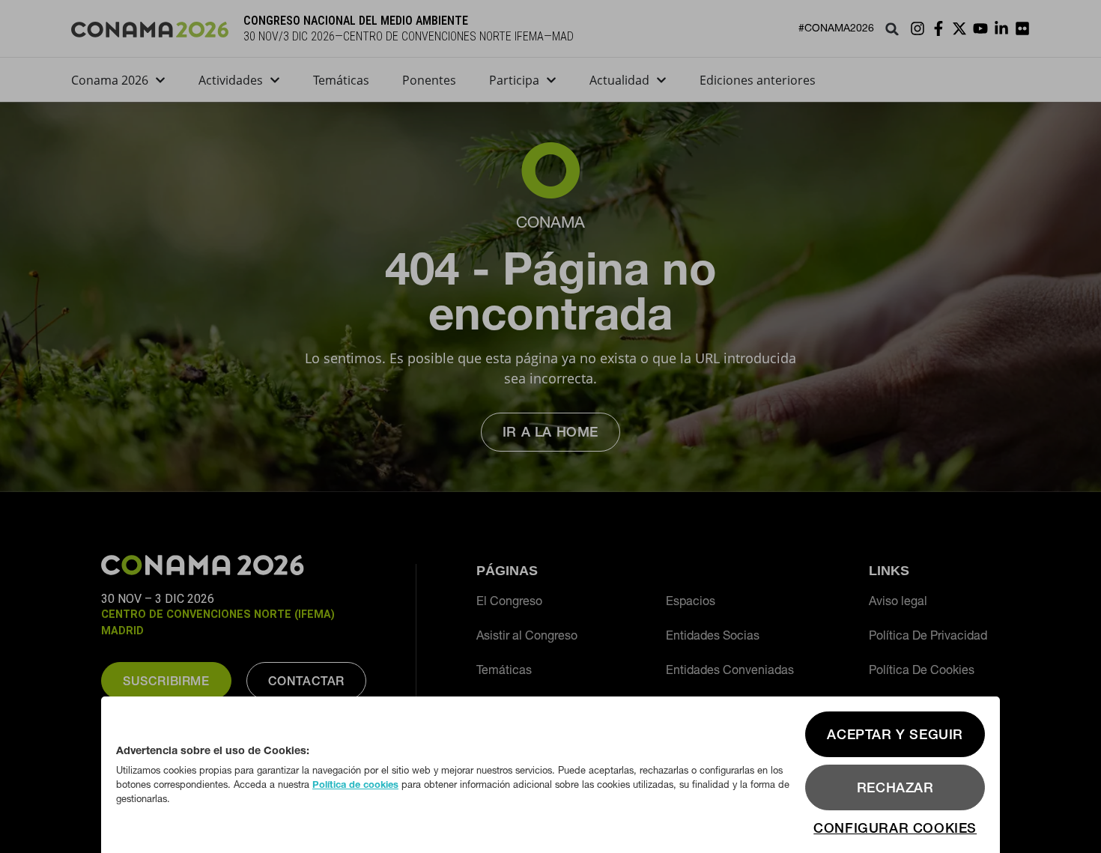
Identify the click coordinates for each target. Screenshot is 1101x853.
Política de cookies (355, 784)
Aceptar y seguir (895, 734)
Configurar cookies (895, 828)
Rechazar (895, 787)
